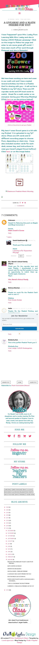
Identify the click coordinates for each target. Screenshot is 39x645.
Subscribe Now (19, 328)
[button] (19, 316)
